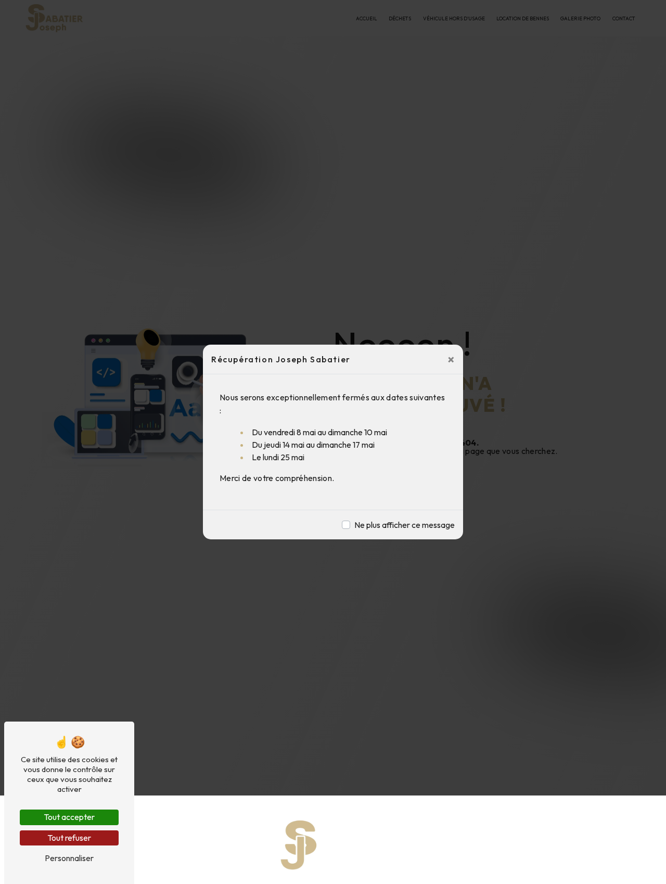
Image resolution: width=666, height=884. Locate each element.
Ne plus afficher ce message (404, 525)
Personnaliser (69, 858)
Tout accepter (69, 817)
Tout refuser (69, 837)
